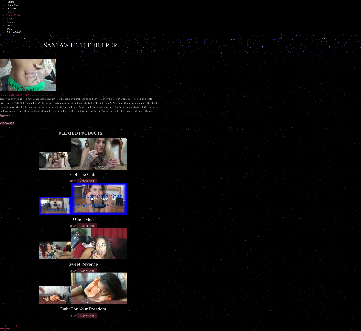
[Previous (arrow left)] (2, 329)
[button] (7, 123)
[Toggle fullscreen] (7, 326)
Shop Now (11, 22)
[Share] (13, 326)
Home (9, 18)
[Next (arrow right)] (7, 329)
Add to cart (87, 181)
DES (27, 95)
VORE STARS (15, 95)
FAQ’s (11, 11)
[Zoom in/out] (2, 326)
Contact (10, 25)
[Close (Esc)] (18, 326)
